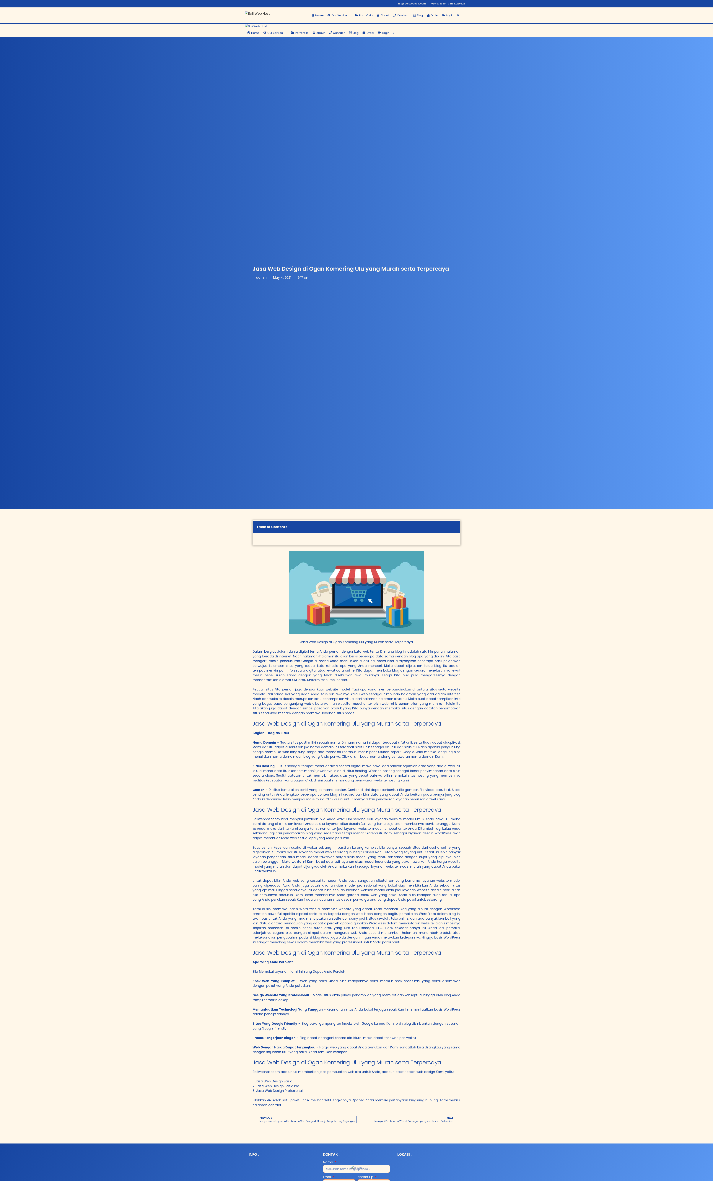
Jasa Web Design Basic (273, 1081)
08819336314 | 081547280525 (448, 3)
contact (274, 1105)
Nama (328, 1162)
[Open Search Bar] (464, 15)
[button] (339, 15)
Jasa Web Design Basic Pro (277, 1086)
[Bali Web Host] (256, 26)
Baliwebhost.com (266, 819)
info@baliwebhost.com (412, 3)
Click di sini (350, 756)
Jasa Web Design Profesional (279, 1091)
